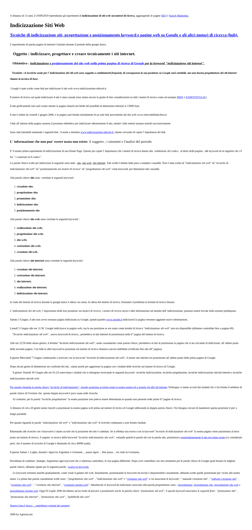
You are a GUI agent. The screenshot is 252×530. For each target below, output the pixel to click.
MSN (180, 97)
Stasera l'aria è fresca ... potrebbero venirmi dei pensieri (39, 505)
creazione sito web (137, 478)
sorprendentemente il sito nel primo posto (203, 437)
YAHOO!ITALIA (196, 97)
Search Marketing (178, 15)
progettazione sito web (226, 484)
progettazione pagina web (24, 490)
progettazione (185, 484)
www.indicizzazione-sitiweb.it (97, 132)
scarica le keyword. (78, 466)
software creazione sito (224, 478)
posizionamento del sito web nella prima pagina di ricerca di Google (98, 63)
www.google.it (114, 319)
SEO (163, 15)
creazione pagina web (76, 484)
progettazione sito (203, 484)
